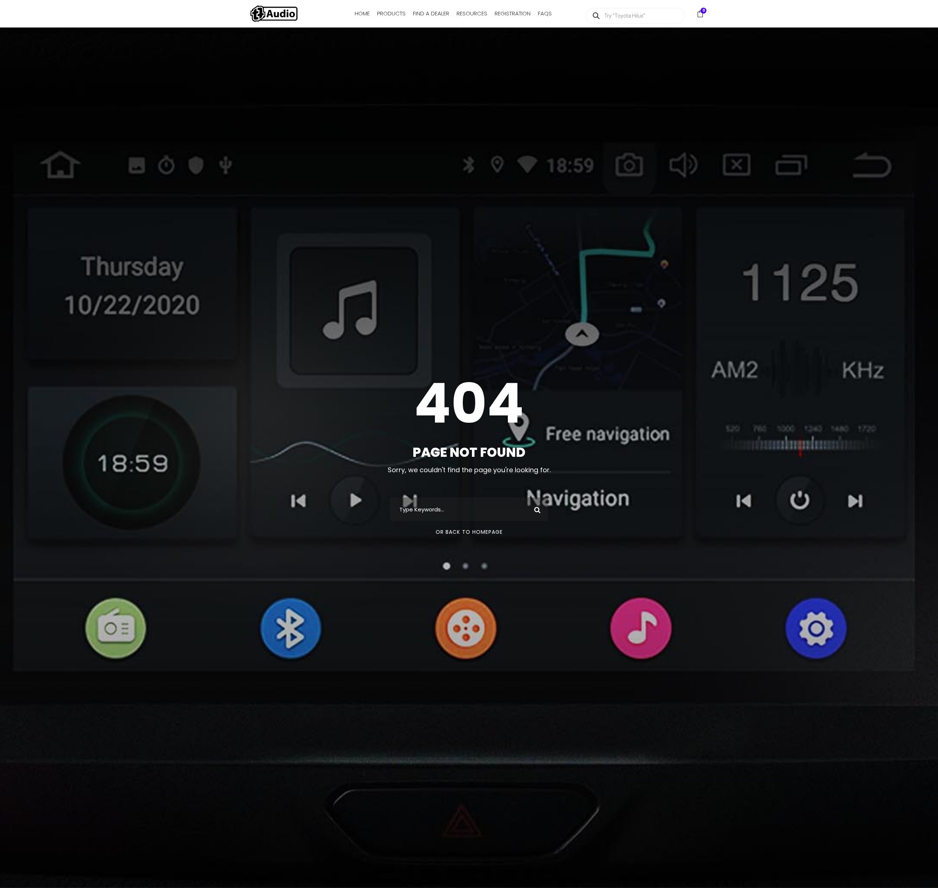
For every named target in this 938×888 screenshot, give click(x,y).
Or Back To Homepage (469, 532)
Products (391, 13)
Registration (513, 13)
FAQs (545, 13)
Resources (472, 13)
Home (362, 13)
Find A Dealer (431, 13)
